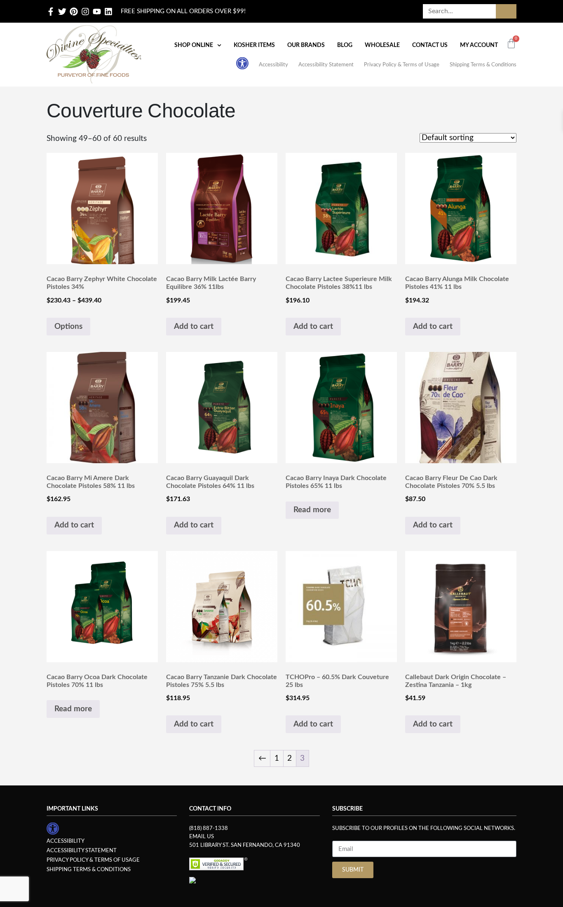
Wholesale (382, 45)
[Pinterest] (74, 11)
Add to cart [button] (193, 326)
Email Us (201, 836)
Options (68, 326)
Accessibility (273, 64)
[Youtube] (97, 11)
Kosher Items (254, 45)
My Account (479, 45)
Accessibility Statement (326, 64)
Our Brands (306, 45)
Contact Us (430, 45)
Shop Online (193, 45)
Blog (344, 45)
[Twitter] (62, 11)
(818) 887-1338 (208, 828)
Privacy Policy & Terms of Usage (401, 64)
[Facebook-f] (51, 11)
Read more (312, 510)
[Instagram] (85, 11)
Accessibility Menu (242, 63)
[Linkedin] (108, 11)
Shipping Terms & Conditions (483, 64)
